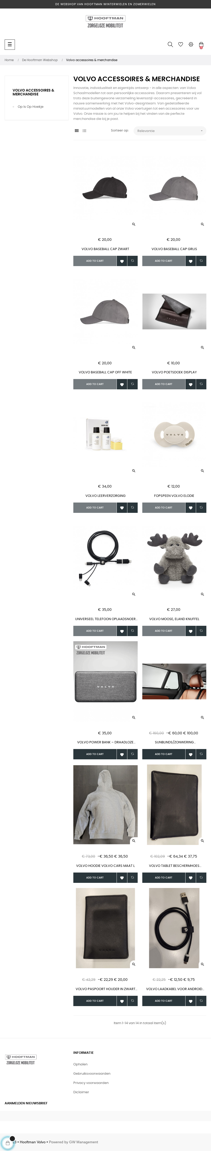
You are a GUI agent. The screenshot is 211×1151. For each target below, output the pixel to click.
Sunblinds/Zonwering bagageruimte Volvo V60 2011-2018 (174, 743)
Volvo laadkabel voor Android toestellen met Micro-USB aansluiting (174, 990)
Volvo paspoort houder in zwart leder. (105, 990)
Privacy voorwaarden (91, 1083)
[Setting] (191, 44)
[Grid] (76, 131)
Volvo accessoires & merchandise (33, 92)
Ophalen (80, 1064)
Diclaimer (81, 1092)
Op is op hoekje (30, 107)
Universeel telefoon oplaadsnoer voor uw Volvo (105, 620)
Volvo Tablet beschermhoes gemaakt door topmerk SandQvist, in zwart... (174, 866)
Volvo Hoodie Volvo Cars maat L (105, 866)
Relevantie (170, 131)
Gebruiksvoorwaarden (91, 1073)
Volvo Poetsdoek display (174, 372)
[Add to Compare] (132, 261)
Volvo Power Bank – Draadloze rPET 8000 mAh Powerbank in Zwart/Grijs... (105, 743)
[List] (84, 131)
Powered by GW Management (73, 1142)
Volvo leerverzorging (105, 496)
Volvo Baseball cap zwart (105, 249)
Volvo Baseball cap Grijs (174, 249)
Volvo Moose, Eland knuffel (174, 619)
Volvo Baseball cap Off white (105, 372)
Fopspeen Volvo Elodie (174, 496)
